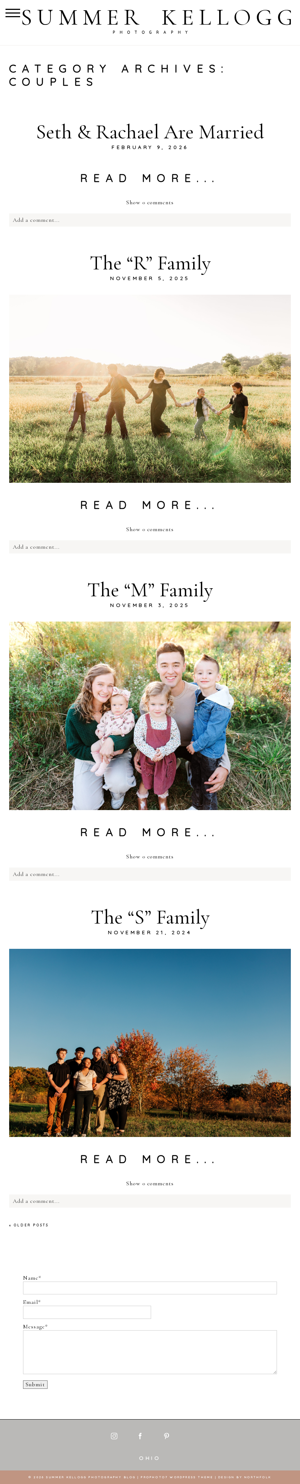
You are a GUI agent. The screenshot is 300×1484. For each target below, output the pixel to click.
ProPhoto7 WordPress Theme (177, 1477)
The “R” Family (150, 263)
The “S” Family (150, 917)
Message (34, 1326)
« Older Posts (29, 1225)
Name (30, 1278)
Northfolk (257, 1477)
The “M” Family (150, 589)
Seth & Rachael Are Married (150, 132)
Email (30, 1302)
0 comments (150, 202)
